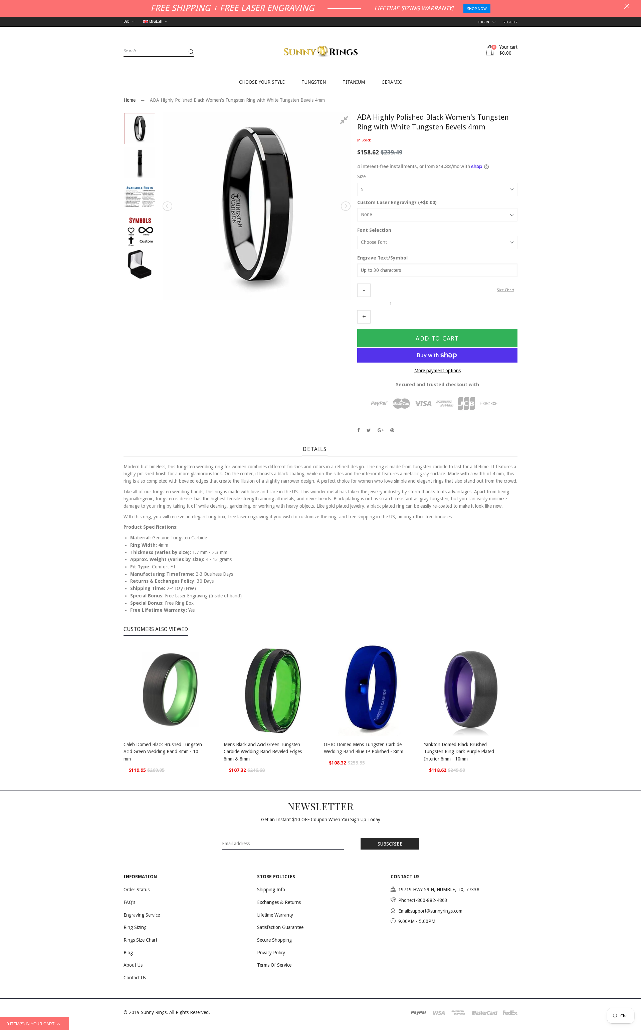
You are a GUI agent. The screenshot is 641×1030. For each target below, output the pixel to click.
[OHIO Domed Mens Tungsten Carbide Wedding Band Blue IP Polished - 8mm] (370, 689)
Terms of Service (274, 965)
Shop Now (477, 9)
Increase (364, 317)
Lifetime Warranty (275, 915)
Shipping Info (271, 889)
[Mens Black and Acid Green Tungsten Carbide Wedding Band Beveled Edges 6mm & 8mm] (270, 689)
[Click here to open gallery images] (345, 121)
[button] (364, 290)
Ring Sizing (135, 927)
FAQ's (129, 902)
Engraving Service (142, 915)
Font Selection (374, 230)
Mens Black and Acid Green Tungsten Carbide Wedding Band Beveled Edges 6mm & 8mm (263, 751)
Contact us (135, 977)
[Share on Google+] (381, 430)
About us (133, 965)
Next (345, 206)
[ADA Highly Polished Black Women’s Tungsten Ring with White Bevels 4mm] (140, 128)
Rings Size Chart (140, 940)
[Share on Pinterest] (392, 430)
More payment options (437, 370)
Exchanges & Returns (279, 902)
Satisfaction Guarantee (280, 927)
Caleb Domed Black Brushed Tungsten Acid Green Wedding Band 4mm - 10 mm (163, 751)
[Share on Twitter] (369, 430)
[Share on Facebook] (358, 430)
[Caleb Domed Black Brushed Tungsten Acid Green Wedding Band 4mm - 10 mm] (170, 689)
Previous (168, 206)
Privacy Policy (271, 952)
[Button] (210, 745)
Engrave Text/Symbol (382, 258)
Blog (128, 952)
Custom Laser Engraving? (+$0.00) (397, 202)
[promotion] (626, 7)
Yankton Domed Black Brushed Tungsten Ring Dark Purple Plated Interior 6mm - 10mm (459, 751)
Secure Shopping (274, 940)
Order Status (137, 889)
